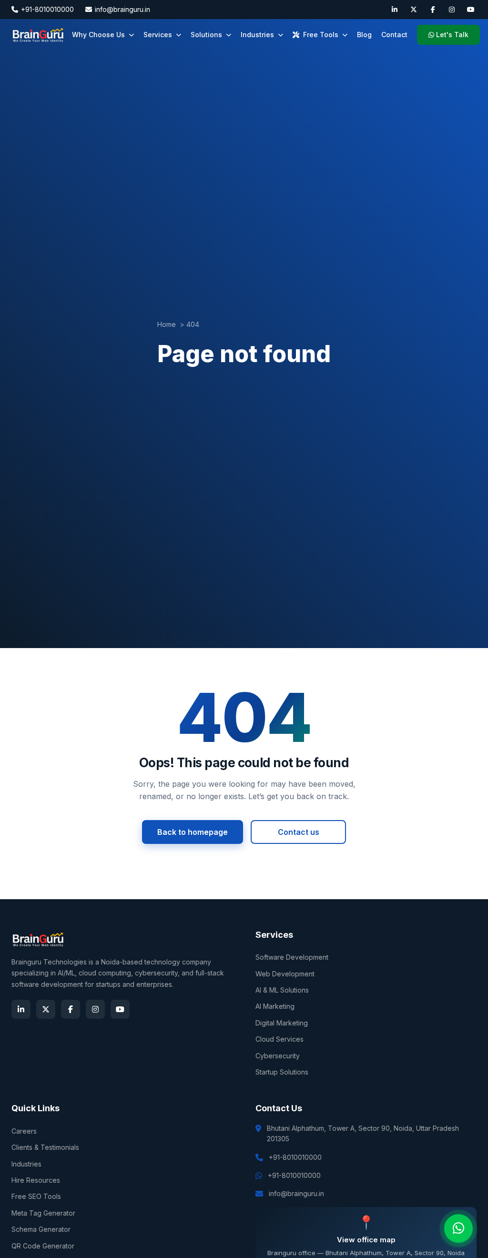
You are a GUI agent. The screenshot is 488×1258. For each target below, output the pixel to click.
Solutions (206, 34)
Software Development (291, 957)
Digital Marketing (281, 1023)
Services (157, 34)
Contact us (298, 832)
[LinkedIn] (394, 9)
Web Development (285, 974)
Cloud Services (279, 1039)
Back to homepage (192, 832)
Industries (257, 34)
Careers (24, 1131)
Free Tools (320, 34)
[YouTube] (471, 9)
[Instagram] (452, 9)
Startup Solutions (281, 1072)
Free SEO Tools (36, 1196)
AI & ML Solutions (282, 990)
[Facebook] (432, 9)
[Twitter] (413, 9)
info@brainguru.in (122, 9)
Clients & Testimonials (45, 1147)
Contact (394, 34)
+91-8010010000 (47, 9)
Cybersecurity (277, 1056)
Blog (364, 34)
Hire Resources (35, 1180)
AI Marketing (275, 1006)
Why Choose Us (98, 34)
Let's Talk (452, 34)
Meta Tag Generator (43, 1213)
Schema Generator (41, 1229)
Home (166, 324)
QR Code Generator (42, 1246)
